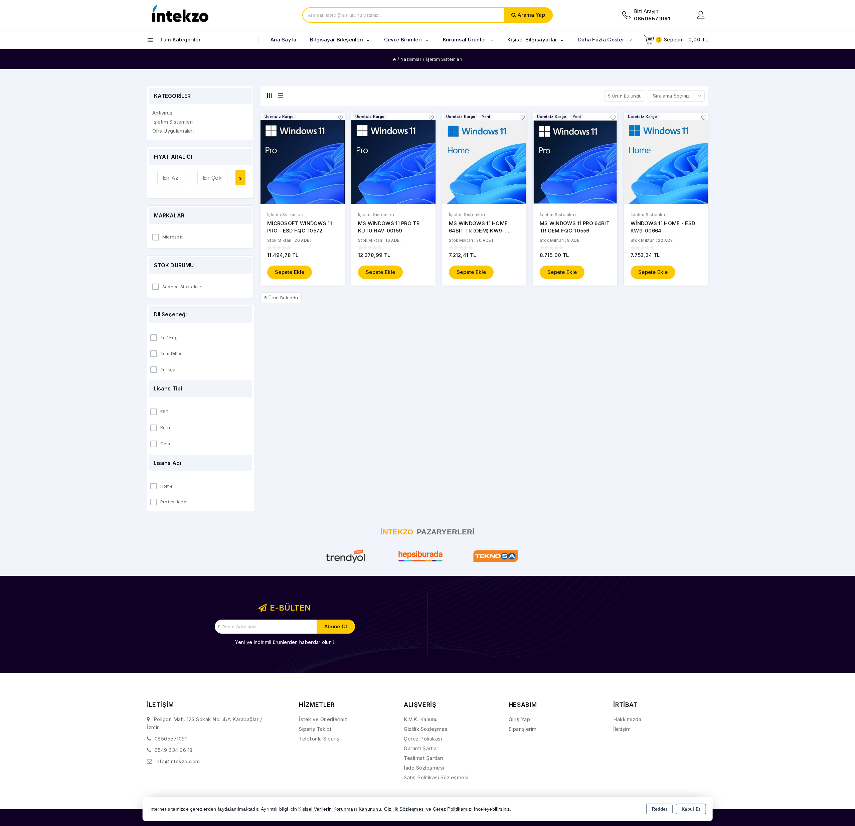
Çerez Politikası (423, 738)
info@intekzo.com (178, 761)
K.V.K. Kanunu (421, 719)
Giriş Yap (519, 719)
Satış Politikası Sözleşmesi (436, 777)
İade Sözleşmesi (424, 768)
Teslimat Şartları (423, 758)
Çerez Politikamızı (453, 809)
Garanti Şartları (422, 748)
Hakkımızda (627, 719)
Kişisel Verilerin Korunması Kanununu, (340, 809)
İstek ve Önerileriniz (323, 719)
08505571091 (171, 738)
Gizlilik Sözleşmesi (426, 729)
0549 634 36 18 (174, 750)
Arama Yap (531, 15)
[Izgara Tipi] (269, 95)
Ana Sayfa (284, 39)
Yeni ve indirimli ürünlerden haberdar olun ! (284, 642)
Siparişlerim (523, 729)
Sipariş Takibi (315, 729)
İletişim (622, 729)
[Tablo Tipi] (280, 95)
